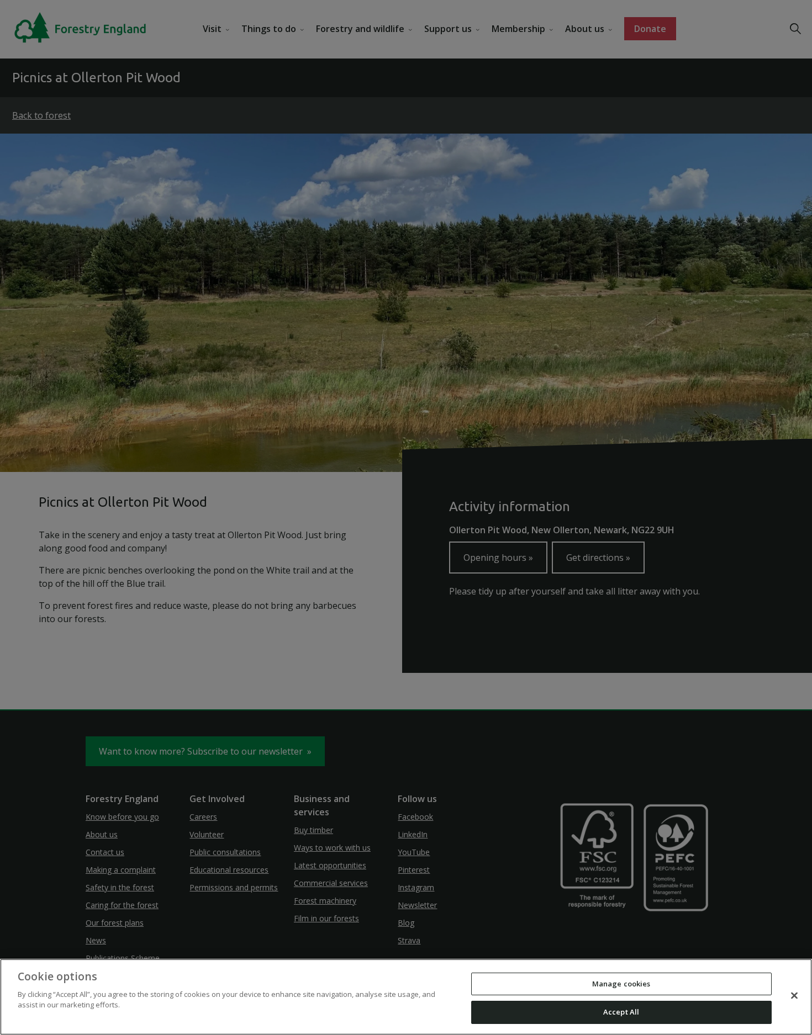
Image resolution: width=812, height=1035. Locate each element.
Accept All (621, 1012)
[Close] (794, 995)
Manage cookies (621, 984)
